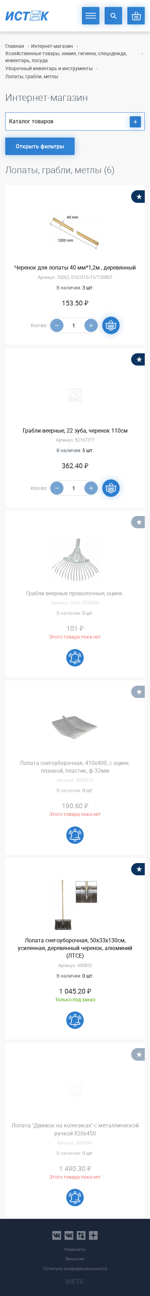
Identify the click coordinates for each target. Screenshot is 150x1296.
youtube (93, 1235)
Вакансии (75, 1258)
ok (81, 1235)
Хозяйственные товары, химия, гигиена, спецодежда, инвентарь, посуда (66, 57)
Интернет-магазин (52, 46)
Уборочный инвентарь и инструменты (49, 68)
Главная (14, 46)
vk (56, 1235)
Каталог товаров (31, 121)
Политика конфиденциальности (75, 1268)
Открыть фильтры (40, 146)
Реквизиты (75, 1249)
